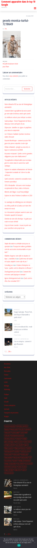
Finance (6, 375)
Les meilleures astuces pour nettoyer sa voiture (18, 117)
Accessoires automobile (10, 426)
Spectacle (6, 409)
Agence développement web (12, 278)
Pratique (17, 324)
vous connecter (14, 76)
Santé (5, 398)
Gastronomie (7, 378)
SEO (30, 457)
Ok (19, 545)
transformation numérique (11, 466)
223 (9, 534)
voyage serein (17, 470)
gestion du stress (18, 441)
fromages (24, 438)
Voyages (17, 309)
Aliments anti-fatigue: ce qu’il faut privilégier (17, 192)
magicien (26, 445)
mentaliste (17, 451)
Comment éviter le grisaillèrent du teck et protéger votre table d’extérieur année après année (22, 497)
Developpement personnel (12, 271)
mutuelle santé (8, 454)
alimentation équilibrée (22, 426)
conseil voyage (24, 432)
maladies (29, 448)
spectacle (15, 460)
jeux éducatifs (19, 445)
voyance (24, 470)
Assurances (7, 364)
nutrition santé (16, 454)
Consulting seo (9, 265)
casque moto (7, 432)
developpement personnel (17, 435)
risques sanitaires (8, 457)
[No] (35, 542)
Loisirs (6, 382)
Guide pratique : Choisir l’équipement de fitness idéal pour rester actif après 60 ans (23, 524)
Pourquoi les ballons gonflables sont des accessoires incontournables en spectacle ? (18, 249)
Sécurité (6, 401)
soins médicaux (8, 460)
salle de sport (17, 457)
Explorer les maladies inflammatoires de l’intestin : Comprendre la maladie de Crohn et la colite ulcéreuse (18, 172)
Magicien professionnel (20, 448)
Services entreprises (21, 339)
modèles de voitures (25, 451)
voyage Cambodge (9, 470)
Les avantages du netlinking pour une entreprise (18, 202)
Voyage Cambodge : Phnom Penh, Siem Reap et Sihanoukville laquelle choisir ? (23, 315)
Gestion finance (27, 441)
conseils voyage (15, 432)
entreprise (18, 438)
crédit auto (7, 435)
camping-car (28, 429)
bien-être (21, 429)
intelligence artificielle (10, 445)
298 (9, 351)
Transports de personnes (11, 412)
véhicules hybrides (9, 473)
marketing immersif (9, 451)
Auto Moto (7, 367)
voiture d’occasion (22, 466)
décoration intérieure (10, 438)
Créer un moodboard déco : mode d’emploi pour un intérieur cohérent (23, 329)
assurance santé (14, 429)
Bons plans (7, 371)
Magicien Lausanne (9, 448)
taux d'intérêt (21, 463)
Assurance (7, 429)
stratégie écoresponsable (10, 463)
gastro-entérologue (9, 441)
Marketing (7, 389)
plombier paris (24, 454)
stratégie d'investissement (24, 460)
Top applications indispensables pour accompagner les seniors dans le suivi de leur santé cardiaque (18, 163)
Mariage (6, 386)
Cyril (6, 29)
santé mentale (24, 457)
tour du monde (28, 463)
